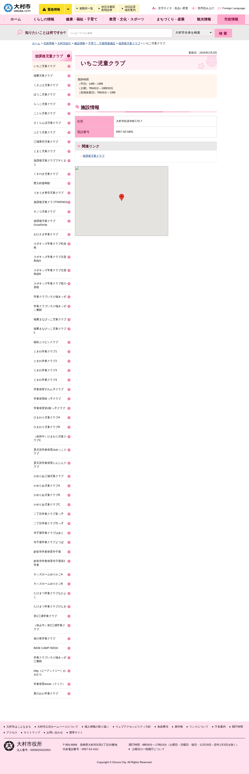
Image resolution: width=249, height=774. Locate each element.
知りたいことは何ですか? (45, 33)
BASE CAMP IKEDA (46, 647)
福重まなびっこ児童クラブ (50, 319)
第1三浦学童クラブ (45, 615)
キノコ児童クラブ (44, 211)
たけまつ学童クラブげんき (50, 606)
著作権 (179, 726)
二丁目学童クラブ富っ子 (49, 513)
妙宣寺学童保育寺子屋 (47, 551)
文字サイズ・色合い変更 (173, 8)
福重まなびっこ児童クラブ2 (50, 330)
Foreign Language (233, 8)
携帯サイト (76, 732)
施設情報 (79, 43)
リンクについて (198, 726)
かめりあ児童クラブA (47, 485)
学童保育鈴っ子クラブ (47, 398)
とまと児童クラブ (44, 151)
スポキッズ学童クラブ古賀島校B (50, 272)
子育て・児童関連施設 (101, 43)
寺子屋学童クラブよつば (49, 542)
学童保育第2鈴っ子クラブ (49, 408)
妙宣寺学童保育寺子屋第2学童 (49, 562)
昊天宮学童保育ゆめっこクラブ (50, 451)
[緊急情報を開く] (68, 9)
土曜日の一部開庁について (148, 749)
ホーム (16, 19)
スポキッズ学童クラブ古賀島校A (50, 258)
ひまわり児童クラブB (47, 426)
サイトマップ (32, 732)
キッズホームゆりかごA (48, 574)
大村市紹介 (64, 43)
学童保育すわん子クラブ (49, 389)
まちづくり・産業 (171, 19)
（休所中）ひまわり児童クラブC (50, 438)
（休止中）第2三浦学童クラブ (49, 627)
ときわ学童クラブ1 (45, 351)
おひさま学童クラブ (46, 234)
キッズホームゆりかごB (48, 583)
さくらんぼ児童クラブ (47, 122)
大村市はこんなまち (18, 726)
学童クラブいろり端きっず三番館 (50, 659)
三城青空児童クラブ (46, 141)
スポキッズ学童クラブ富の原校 (50, 285)
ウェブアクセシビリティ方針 (133, 726)
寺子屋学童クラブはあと (49, 532)
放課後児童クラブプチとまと (50, 162)
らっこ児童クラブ (44, 103)
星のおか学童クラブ (46, 693)
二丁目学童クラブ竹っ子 (49, 523)
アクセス (11, 732)
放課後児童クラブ (129, 43)
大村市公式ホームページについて (57, 726)
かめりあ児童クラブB (47, 494)
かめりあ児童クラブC (47, 504)
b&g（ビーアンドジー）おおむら (50, 672)
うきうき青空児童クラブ (49, 192)
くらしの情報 (43, 19)
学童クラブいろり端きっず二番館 (50, 308)
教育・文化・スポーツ (126, 19)
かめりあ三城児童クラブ (49, 476)
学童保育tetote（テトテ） (49, 683)
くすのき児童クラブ (46, 173)
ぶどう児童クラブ (44, 132)
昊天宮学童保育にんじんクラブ (50, 464)
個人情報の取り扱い (97, 726)
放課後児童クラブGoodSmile (44, 222)
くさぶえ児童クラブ (46, 85)
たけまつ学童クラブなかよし (50, 595)
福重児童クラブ (43, 75)
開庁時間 (237, 726)
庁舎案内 (220, 726)
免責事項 (162, 726)
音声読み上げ (206, 8)
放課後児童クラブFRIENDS (50, 202)
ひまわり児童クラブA (47, 417)
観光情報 (204, 19)
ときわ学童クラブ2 (45, 360)
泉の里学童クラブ (44, 638)
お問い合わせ (54, 732)
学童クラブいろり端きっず (50, 296)
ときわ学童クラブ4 (45, 379)
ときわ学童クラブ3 (45, 370)
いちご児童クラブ (44, 66)
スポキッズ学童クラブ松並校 (50, 245)
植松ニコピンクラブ (46, 342)
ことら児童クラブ (44, 113)
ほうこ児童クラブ (44, 94)
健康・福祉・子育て (81, 19)
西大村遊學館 (42, 183)
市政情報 (231, 19)
